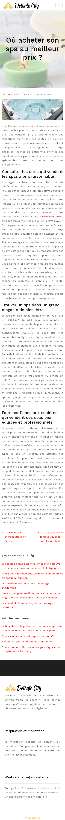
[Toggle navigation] (59, 5)
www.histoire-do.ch (50, 216)
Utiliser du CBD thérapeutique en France (15, 537)
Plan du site (32, 817)
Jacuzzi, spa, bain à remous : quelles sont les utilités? (48, 537)
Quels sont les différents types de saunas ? (28, 636)
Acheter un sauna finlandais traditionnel (27, 641)
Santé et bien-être (12, 94)
